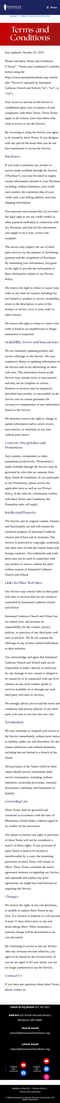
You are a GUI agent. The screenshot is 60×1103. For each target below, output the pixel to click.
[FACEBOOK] (23, 1073)
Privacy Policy (39, 1088)
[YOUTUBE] (23, 1065)
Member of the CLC (21, 1088)
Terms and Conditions (35, 16)
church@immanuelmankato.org (30, 1033)
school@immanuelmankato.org (30, 1049)
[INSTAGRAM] (47, 1077)
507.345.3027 (42, 1007)
